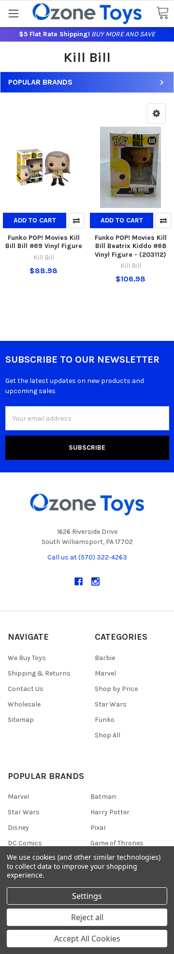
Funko (105, 720)
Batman (103, 797)
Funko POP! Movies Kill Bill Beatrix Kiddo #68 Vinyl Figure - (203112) (131, 246)
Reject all (87, 917)
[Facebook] (78, 581)
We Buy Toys (27, 658)
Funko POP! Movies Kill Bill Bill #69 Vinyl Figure (43, 242)
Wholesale (24, 704)
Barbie (105, 658)
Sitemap (21, 720)
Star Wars (111, 704)
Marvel (105, 673)
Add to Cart (35, 220)
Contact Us (26, 689)
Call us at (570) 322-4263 (87, 557)
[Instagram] (95, 581)
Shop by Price (116, 689)
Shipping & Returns (39, 673)
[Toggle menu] (13, 13)
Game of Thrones (117, 843)
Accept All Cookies (87, 938)
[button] (156, 113)
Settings (87, 896)
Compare (76, 220)
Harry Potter (110, 812)
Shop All (107, 735)
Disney (18, 827)
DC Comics (25, 843)
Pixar (98, 827)
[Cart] (162, 13)
